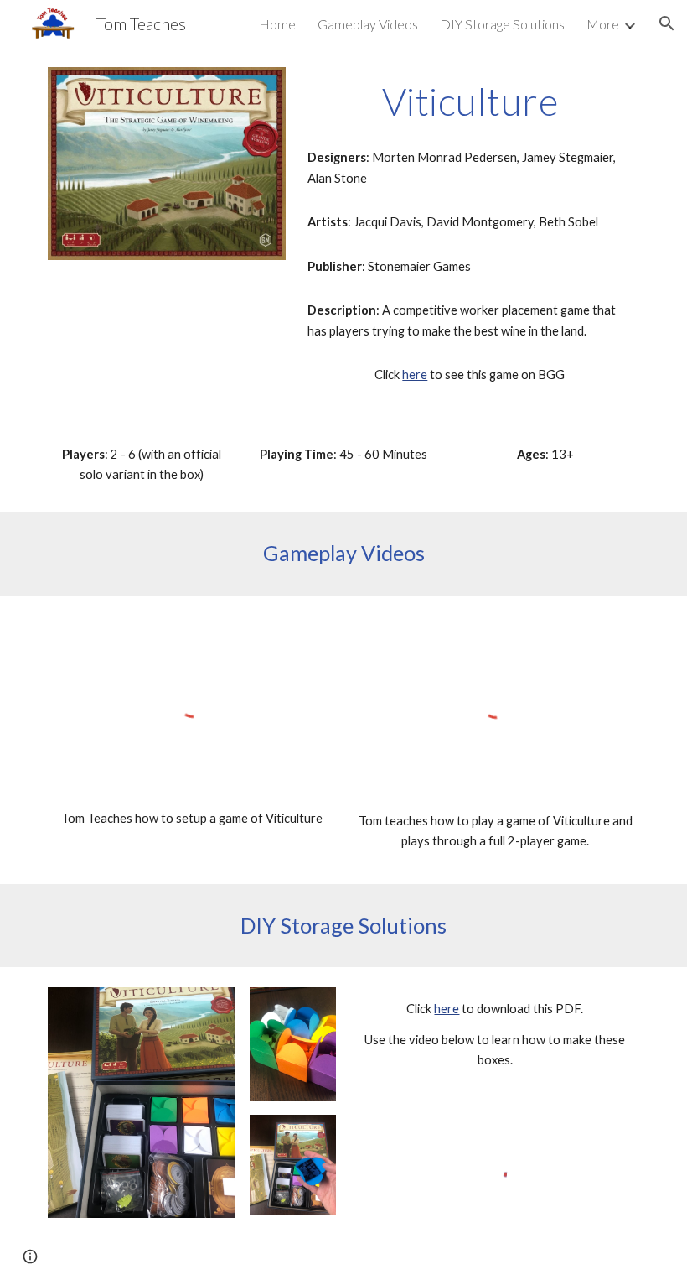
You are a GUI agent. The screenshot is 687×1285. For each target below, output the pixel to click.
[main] (470, 101)
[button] (667, 23)
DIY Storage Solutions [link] (502, 24)
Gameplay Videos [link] (368, 24)
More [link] (602, 24)
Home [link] (277, 24)
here (414, 374)
